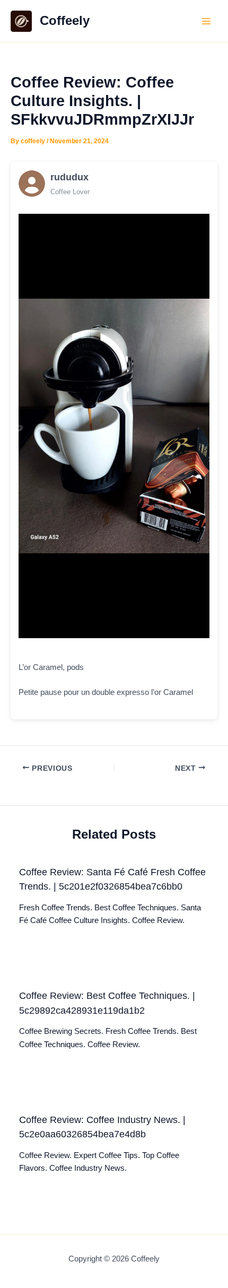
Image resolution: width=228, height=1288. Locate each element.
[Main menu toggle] (206, 21)
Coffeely (65, 21)
